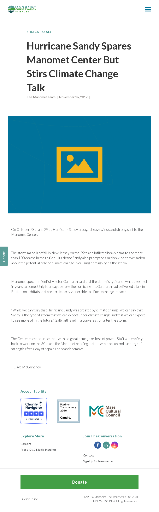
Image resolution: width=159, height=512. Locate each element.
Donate (79, 481)
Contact (88, 455)
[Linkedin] (106, 445)
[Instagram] (114, 445)
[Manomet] (22, 9)
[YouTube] (123, 445)
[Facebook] (97, 445)
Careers (25, 443)
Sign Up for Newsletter (98, 461)
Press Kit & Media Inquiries (38, 449)
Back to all (41, 32)
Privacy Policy (28, 499)
